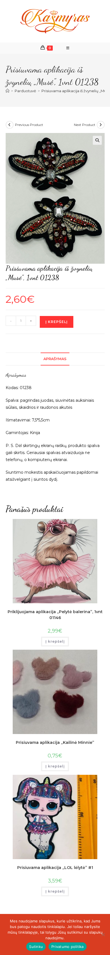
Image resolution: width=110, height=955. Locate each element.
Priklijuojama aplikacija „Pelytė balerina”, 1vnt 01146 (55, 614)
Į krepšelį (56, 322)
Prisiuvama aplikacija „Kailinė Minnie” (55, 742)
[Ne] (103, 934)
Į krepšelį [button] (55, 641)
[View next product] (101, 125)
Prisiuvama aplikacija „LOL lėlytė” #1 (55, 867)
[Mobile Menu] (68, 48)
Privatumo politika (67, 946)
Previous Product (29, 125)
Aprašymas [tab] (55, 359)
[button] (97, 140)
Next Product (84, 125)
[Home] (7, 91)
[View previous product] (10, 125)
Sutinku (36, 946)
